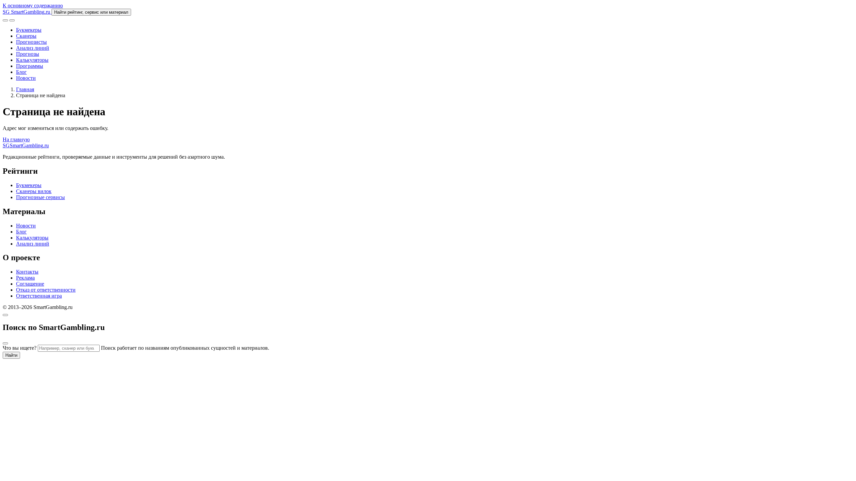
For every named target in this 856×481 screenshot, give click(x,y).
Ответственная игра (39, 296)
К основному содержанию (33, 5)
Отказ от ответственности (46, 290)
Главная (25, 89)
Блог (21, 72)
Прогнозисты (31, 42)
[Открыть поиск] (5, 20)
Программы (29, 66)
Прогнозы (27, 54)
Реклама (25, 278)
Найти (11, 355)
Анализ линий (32, 48)
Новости (26, 78)
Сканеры (26, 36)
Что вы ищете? (19, 348)
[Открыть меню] (12, 20)
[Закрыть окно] (5, 315)
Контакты (27, 272)
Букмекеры (28, 30)
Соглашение (30, 284)
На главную (16, 139)
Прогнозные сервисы (40, 197)
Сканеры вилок (33, 191)
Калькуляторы (32, 60)
